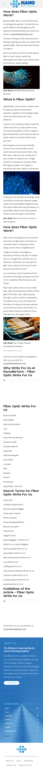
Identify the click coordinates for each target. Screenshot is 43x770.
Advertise (28, 761)
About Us (10, 761)
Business (21, 716)
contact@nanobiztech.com (21, 34)
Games (21, 727)
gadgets (21, 723)
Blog (19, 761)
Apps (21, 708)
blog (21, 712)
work (21, 287)
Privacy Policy (25, 765)
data (21, 200)
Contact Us (11, 765)
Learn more (11, 683)
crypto (21, 719)
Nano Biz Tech (21, 731)
